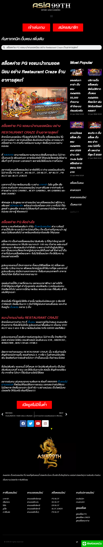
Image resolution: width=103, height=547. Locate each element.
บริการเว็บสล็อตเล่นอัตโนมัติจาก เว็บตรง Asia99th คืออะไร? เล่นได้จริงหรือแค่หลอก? (95, 95)
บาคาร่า (43, 185)
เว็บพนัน (14, 307)
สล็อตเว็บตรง (76, 183)
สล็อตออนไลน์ (58, 493)
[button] (51, 16)
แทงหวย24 (75, 190)
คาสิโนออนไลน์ (10, 493)
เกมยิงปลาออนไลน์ (85, 493)
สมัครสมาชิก (16, 206)
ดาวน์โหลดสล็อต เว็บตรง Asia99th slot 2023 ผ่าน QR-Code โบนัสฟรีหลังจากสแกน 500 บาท (76, 152)
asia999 (8, 155)
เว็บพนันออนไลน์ (42, 227)
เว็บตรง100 (75, 204)
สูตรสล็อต (81, 508)
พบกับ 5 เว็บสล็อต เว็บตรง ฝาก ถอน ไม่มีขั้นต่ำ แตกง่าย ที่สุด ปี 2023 (95, 144)
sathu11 (74, 212)
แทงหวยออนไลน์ (78, 197)
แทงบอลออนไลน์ (35, 493)
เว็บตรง (31, 322)
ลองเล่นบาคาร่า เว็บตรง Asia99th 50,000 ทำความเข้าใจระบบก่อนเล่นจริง (76, 95)
